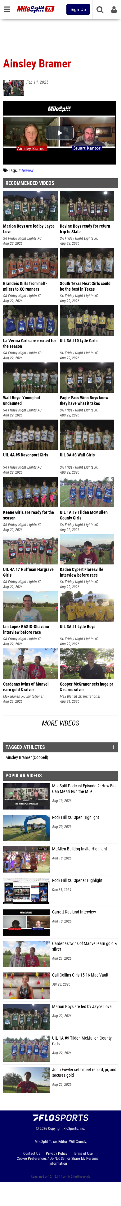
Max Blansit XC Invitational (23, 696)
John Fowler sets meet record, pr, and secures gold (84, 1072)
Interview (26, 170)
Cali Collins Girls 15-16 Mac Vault (80, 975)
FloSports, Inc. (74, 1128)
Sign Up (78, 9)
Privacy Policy (56, 1153)
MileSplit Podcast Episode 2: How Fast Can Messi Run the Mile (85, 788)
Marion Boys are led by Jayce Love (82, 1006)
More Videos (60, 723)
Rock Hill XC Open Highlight (75, 817)
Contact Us (31, 1153)
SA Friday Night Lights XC (22, 238)
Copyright (55, 1128)
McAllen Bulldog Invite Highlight (79, 849)
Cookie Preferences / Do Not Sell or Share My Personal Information (58, 1161)
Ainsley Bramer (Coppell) (27, 757)
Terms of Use (83, 1153)
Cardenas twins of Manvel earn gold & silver (84, 946)
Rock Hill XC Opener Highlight (77, 880)
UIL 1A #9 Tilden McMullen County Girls (82, 1041)
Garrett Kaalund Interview (74, 912)
